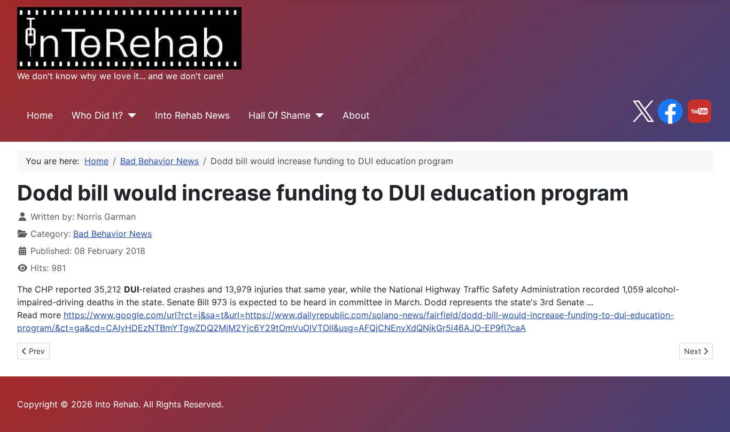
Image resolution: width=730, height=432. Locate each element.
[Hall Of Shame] (317, 115)
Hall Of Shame (279, 115)
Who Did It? (97, 115)
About (356, 115)
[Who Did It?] (129, 115)
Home (40, 115)
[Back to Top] (711, 412)
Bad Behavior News (112, 233)
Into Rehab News (192, 115)
